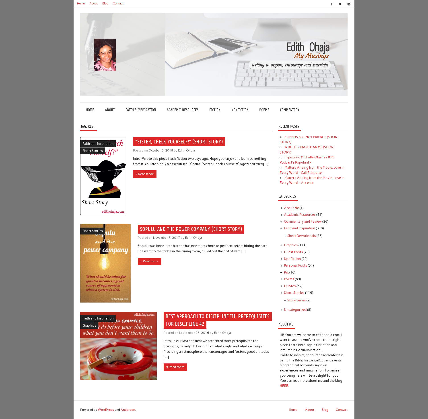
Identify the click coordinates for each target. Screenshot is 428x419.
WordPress (106, 409)
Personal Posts (295, 265)
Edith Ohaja (186, 150)
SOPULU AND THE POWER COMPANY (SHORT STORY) (191, 229)
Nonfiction (240, 110)
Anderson (128, 409)
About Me (291, 208)
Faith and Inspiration (98, 144)
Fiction (214, 110)
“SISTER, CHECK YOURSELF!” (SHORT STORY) (179, 142)
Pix (286, 272)
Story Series (296, 300)
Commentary (289, 110)
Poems (264, 110)
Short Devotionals (301, 236)
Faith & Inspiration (141, 110)
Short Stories (92, 151)
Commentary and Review (303, 222)
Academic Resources (182, 110)
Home (81, 3)
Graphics (89, 326)
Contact (118, 3)
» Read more (145, 174)
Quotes (290, 286)
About (93, 3)
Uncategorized (295, 310)
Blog (105, 3)
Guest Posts (293, 252)
